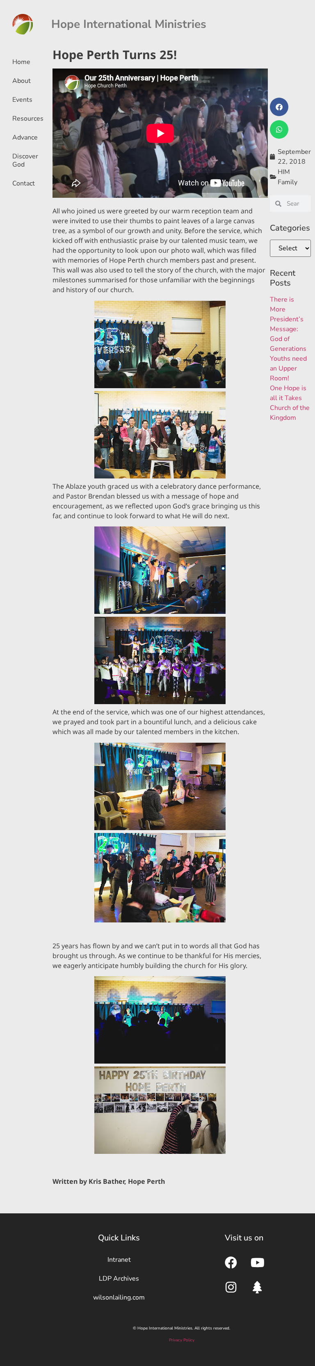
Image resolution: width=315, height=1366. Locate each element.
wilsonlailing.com (119, 1297)
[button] (279, 107)
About (21, 80)
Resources (27, 118)
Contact (23, 183)
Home (21, 61)
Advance (25, 137)
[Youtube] (257, 1262)
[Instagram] (231, 1287)
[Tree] (257, 1287)
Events (22, 99)
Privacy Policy (181, 1340)
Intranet (119, 1259)
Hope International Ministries (128, 24)
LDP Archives (119, 1278)
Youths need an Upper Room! (288, 368)
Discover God (25, 160)
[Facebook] (231, 1262)
